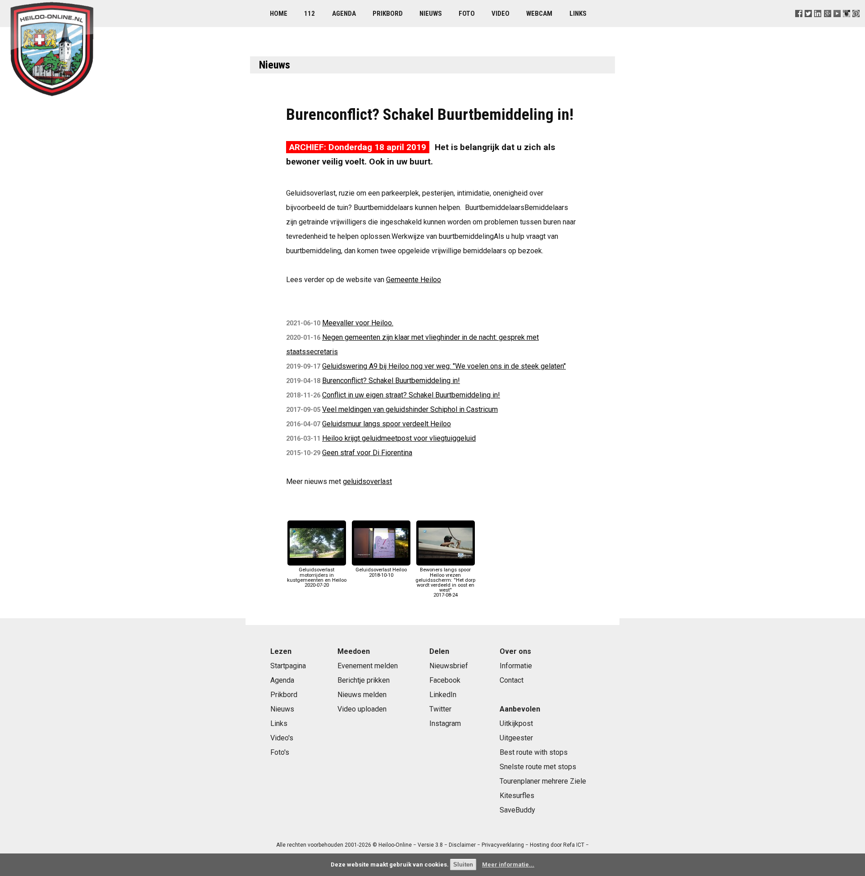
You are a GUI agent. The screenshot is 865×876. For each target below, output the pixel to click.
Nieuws (430, 13)
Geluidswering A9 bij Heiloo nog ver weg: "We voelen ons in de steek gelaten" (444, 366)
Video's (281, 738)
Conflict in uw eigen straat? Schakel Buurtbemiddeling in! (411, 395)
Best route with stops (534, 752)
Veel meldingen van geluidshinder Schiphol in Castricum (410, 409)
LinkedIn (442, 694)
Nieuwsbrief (448, 666)
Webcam (539, 13)
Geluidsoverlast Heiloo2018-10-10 (381, 572)
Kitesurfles (517, 795)
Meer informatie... (508, 864)
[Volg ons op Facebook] (799, 24)
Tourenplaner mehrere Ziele (543, 781)
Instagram (445, 723)
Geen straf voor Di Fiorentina (367, 452)
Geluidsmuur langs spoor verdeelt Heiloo (386, 424)
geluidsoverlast (367, 481)
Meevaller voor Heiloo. (357, 323)
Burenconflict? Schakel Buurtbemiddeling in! (391, 380)
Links (578, 13)
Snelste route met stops (538, 766)
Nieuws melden (362, 694)
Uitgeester (516, 738)
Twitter (440, 709)
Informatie (516, 666)
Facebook (444, 680)
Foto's (279, 752)
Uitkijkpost (516, 723)
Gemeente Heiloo (413, 279)
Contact (512, 680)
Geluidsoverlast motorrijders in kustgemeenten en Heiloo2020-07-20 (316, 577)
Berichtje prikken (363, 680)
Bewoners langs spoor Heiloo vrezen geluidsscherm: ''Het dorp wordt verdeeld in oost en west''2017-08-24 (445, 582)
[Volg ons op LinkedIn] (818, 24)
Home (278, 13)
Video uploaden (362, 709)
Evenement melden (367, 666)
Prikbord (388, 13)
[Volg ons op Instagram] (846, 24)
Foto (467, 13)
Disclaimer (462, 845)
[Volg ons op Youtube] (837, 24)
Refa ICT (573, 845)
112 (309, 13)
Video (501, 13)
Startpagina (288, 666)
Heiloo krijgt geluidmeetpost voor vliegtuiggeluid (399, 438)
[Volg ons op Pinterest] (856, 24)
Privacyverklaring (503, 845)
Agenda (344, 13)
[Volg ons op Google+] (827, 24)
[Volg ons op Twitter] (808, 24)
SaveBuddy (517, 810)
